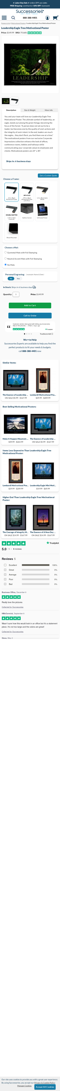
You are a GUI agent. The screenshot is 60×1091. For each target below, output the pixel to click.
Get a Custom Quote (48, 175)
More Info (49, 110)
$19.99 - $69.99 (43, 487)
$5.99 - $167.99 (16, 396)
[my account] (47, 19)
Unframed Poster (42, 217)
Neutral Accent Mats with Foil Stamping (24, 259)
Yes (18, 278)
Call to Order (30, 315)
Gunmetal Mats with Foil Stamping (22, 252)
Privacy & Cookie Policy (44, 1083)
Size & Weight (29, 110)
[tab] (11, 110)
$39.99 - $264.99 (16, 440)
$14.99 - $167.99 (16, 533)
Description (11, 110)
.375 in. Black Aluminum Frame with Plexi (26, 199)
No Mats (11, 265)
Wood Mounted (12, 237)
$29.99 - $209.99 (43, 396)
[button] (4, 19)
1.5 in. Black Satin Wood (42, 198)
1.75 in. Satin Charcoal (12, 218)
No (11, 278)
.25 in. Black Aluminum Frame (11, 198)
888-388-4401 (30, 17)
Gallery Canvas (27, 217)
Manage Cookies (24, 1086)
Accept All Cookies (45, 1087)
